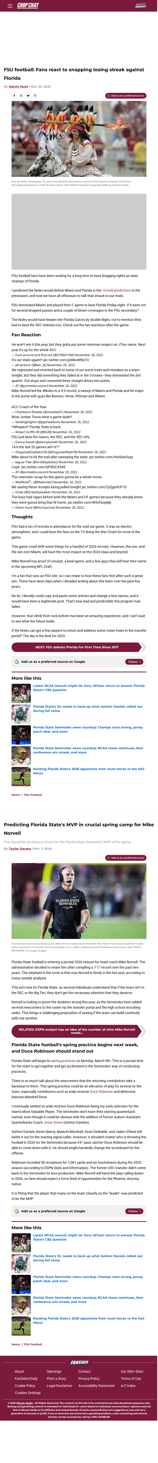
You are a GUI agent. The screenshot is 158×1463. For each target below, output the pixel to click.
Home (16, 795)
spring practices (63, 1061)
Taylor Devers (20, 849)
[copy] (35, 95)
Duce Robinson (102, 1092)
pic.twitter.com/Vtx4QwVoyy (111, 457)
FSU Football (33, 795)
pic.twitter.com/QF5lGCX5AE (43, 467)
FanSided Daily (26, 1379)
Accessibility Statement (96, 1386)
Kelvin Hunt (18, 86)
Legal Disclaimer (59, 1386)
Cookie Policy (25, 1386)
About (19, 1371)
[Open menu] (10, 5)
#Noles (48, 391)
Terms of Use (131, 1379)
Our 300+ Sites (132, 1371)
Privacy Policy (88, 1379)
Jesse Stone (53, 1122)
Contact (84, 1371)
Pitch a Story (56, 1379)
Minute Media (24, 1403)
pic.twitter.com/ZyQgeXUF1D (104, 487)
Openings (54, 1371)
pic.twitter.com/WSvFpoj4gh (89, 502)
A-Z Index (128, 1386)
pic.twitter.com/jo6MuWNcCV (66, 360)
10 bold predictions (116, 290)
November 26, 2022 (89, 355)
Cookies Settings (28, 1393)
